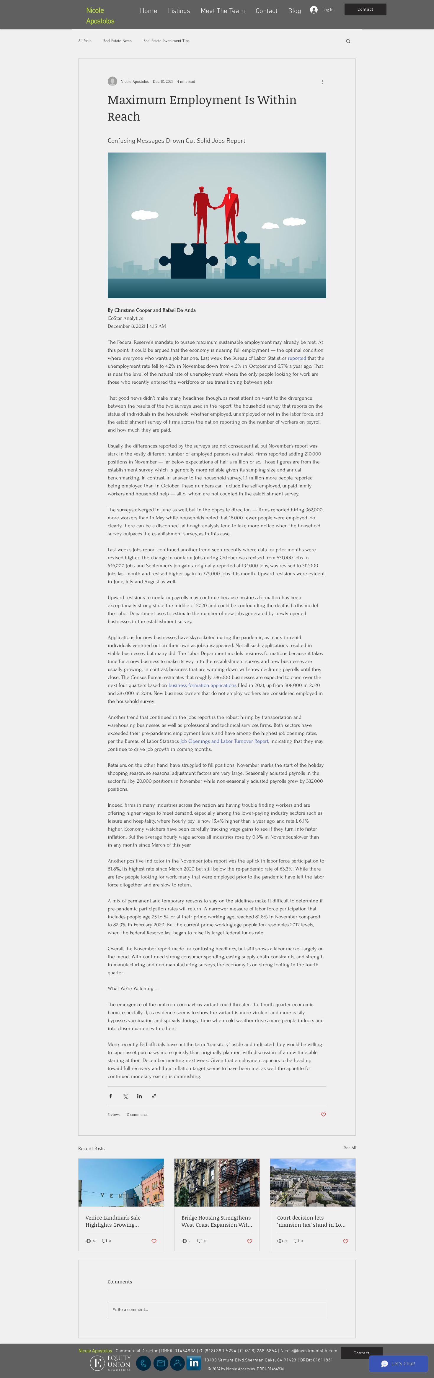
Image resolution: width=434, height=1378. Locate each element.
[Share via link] (154, 1096)
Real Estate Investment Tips (166, 40)
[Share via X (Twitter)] (125, 1096)
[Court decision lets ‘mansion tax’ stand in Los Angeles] (312, 1183)
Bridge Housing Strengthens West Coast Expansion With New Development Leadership (216, 1221)
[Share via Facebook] (110, 1096)
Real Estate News (117, 40)
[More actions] (322, 81)
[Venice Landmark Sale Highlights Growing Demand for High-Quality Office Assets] (121, 1183)
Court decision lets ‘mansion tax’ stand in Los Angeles (310, 1221)
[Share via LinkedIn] (139, 1096)
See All (350, 1147)
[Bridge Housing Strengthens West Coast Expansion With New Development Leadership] (217, 1183)
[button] (179, 8)
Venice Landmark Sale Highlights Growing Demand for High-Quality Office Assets (117, 1221)
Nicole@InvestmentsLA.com (308, 1351)
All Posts (85, 40)
